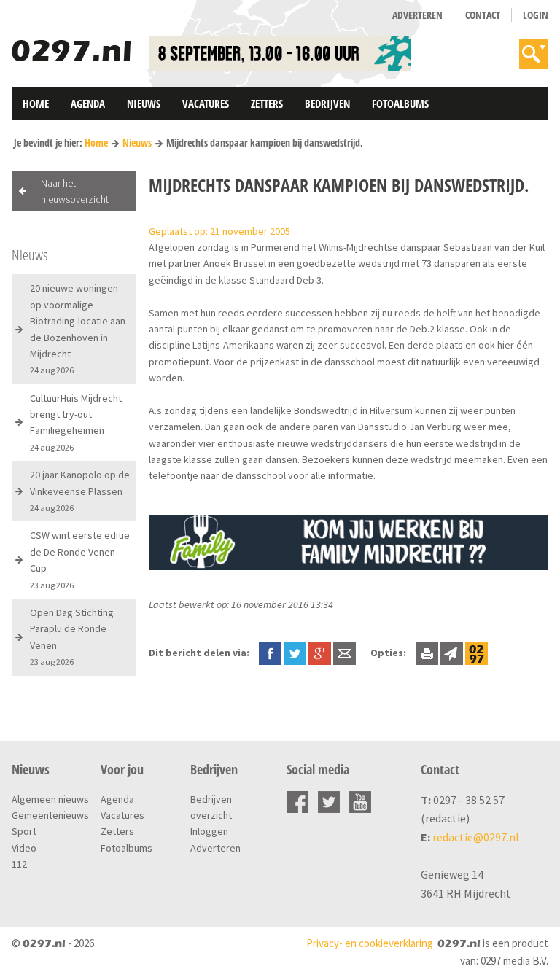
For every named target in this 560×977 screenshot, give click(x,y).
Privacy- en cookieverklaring (369, 943)
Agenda (88, 103)
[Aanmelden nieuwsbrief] (451, 652)
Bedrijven (327, 103)
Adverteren (417, 15)
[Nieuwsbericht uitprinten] (427, 652)
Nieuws (143, 103)
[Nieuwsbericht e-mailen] (344, 652)
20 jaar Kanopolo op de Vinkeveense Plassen (80, 490)
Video (24, 848)
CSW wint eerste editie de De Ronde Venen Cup (80, 559)
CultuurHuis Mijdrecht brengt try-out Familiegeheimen (76, 422)
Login (535, 15)
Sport (24, 831)
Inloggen (209, 831)
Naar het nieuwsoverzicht (75, 191)
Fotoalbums (400, 103)
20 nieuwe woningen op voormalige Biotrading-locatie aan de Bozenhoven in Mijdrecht (77, 328)
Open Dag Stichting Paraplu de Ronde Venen (72, 636)
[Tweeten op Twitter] (295, 652)
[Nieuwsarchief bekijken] (476, 652)
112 (19, 864)
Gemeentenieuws (50, 815)
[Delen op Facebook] (270, 652)
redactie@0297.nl (475, 837)
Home (36, 103)
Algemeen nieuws (50, 799)
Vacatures (205, 103)
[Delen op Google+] (319, 652)
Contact (482, 15)
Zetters (267, 103)
